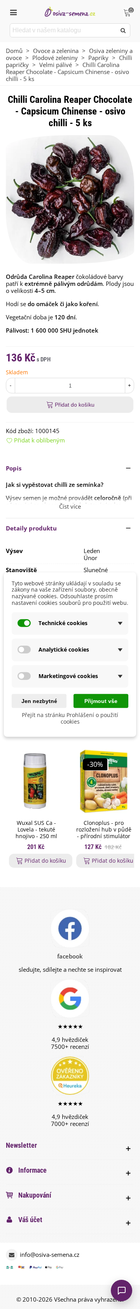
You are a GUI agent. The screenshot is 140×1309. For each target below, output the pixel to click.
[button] (70, 468)
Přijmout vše (100, 701)
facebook (70, 956)
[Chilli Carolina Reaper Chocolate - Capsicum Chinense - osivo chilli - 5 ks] (70, 199)
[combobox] (63, 30)
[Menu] (13, 11)
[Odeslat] (123, 30)
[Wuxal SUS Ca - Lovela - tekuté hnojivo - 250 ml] (36, 781)
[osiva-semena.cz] (70, 11)
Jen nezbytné (39, 701)
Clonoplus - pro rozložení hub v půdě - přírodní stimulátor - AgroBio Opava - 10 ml (103, 836)
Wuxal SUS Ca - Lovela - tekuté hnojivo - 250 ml (36, 829)
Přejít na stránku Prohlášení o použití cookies (70, 718)
